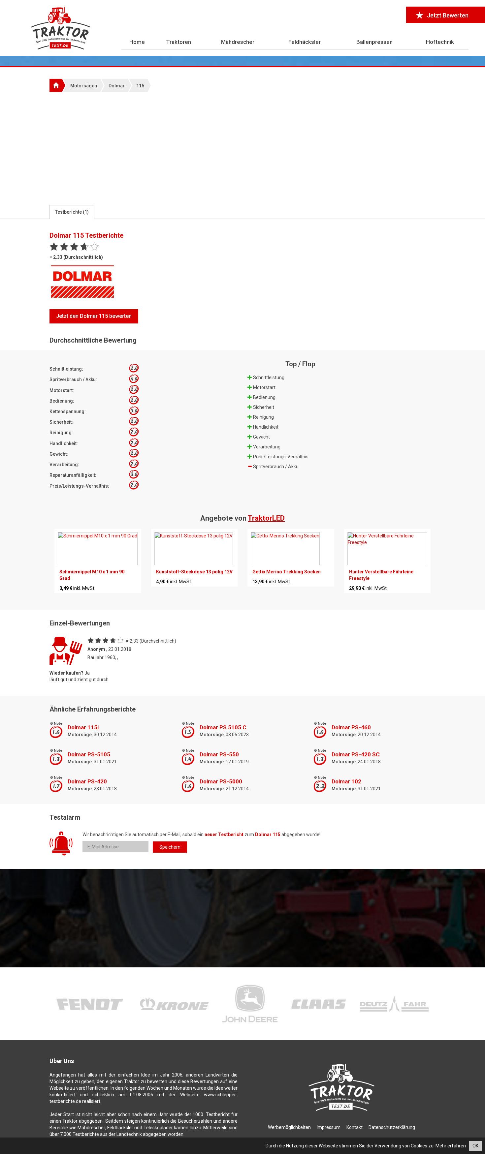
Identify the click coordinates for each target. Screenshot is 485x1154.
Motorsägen (83, 85)
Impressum (328, 1127)
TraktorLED (266, 518)
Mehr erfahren (451, 1145)
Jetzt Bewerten (448, 15)
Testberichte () (72, 212)
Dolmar (117, 85)
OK (475, 1145)
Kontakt (354, 1127)
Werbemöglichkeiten (289, 1127)
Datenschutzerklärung (392, 1127)
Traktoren (178, 42)
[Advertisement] (242, 148)
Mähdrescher (237, 42)
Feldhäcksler (304, 42)
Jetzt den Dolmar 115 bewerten (94, 316)
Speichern (169, 847)
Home (137, 42)
